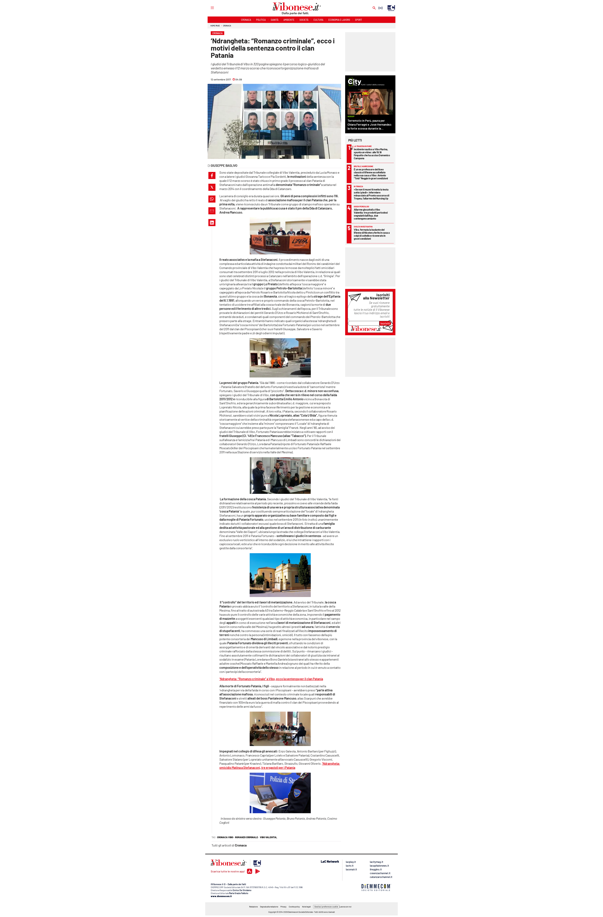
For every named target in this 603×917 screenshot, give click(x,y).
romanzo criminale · (247, 837)
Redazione (253, 907)
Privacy (283, 907)
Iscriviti (385, 323)
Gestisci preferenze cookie (326, 906)
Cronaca (227, 25)
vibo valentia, (268, 837)
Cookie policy (294, 907)
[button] (211, 175)
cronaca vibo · (225, 837)
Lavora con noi (345, 907)
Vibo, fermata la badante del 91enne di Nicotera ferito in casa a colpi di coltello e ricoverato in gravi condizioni (372, 234)
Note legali (306, 907)
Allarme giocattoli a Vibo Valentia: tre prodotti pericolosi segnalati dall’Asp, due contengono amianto (371, 214)
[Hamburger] (209, 7)
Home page (215, 25)
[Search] (374, 8)
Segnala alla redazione (269, 907)
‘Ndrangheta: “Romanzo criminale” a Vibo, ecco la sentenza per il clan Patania (271, 679)
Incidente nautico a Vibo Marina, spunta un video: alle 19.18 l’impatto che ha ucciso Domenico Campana (372, 154)
